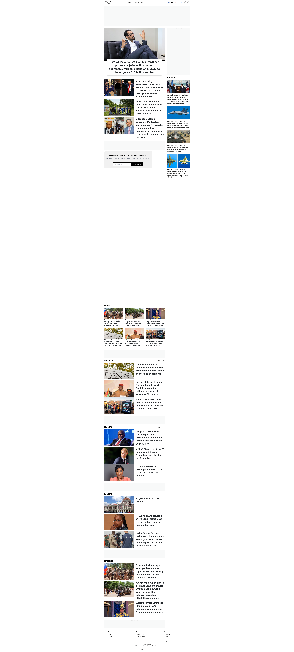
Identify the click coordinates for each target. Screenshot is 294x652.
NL (155, 645)
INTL (134, 645)
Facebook (168, 634)
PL (158, 645)
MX (152, 645)
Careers (142, 2)
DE (142, 645)
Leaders (136, 2)
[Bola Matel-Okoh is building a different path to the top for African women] (134, 472)
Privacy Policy (139, 638)
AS (136, 645)
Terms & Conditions (141, 636)
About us (138, 631)
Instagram (168, 638)
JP (149, 645)
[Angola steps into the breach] (134, 504)
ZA (160, 645)
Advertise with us (140, 634)
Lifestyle (149, 2)
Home (109, 631)
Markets (130, 2)
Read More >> (161, 360)
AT (139, 645)
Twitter (167, 636)
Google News (169, 639)
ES (144, 645)
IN (147, 645)
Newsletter (168, 641)
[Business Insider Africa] (108, 2)
